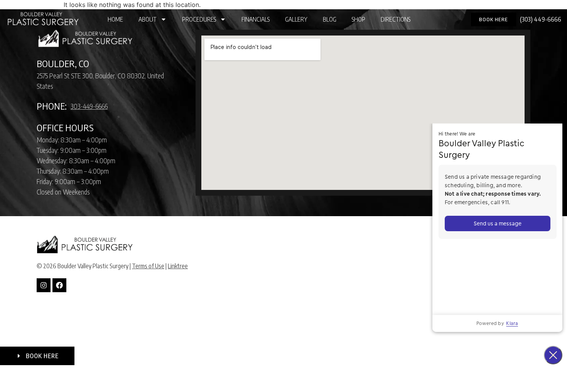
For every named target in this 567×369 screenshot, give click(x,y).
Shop (358, 19)
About (147, 19)
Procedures (199, 19)
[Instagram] (44, 285)
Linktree (178, 266)
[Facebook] (59, 285)
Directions (395, 19)
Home (115, 19)
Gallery (296, 19)
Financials (255, 19)
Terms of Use (148, 266)
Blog (329, 19)
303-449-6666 (89, 106)
